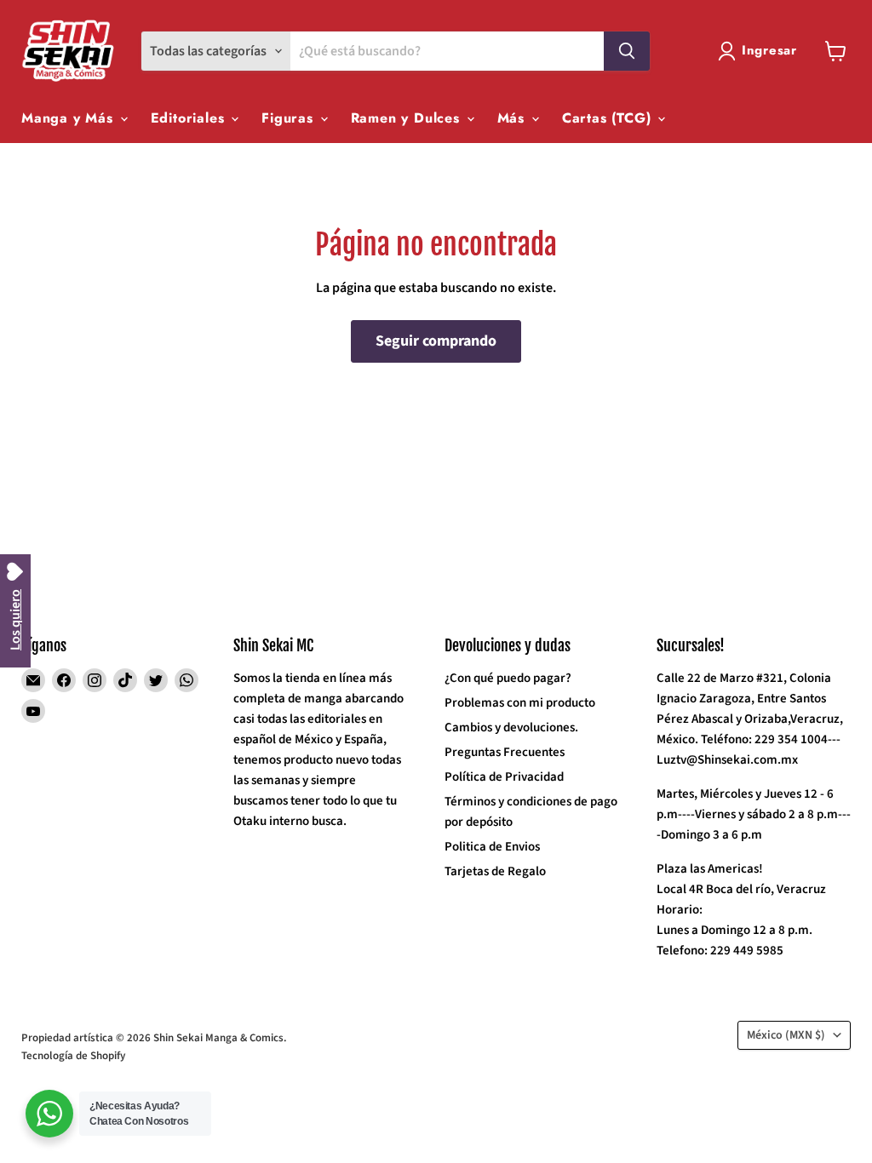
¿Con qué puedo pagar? (508, 678)
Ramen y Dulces (408, 118)
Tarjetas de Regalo (495, 871)
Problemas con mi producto (520, 703)
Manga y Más (69, 118)
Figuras (289, 118)
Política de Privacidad (504, 777)
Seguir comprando (436, 341)
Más (513, 118)
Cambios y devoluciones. (511, 727)
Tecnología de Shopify (73, 1055)
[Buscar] (627, 51)
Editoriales (190, 118)
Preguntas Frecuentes (505, 752)
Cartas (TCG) (609, 118)
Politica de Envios (492, 847)
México (786, 1035)
